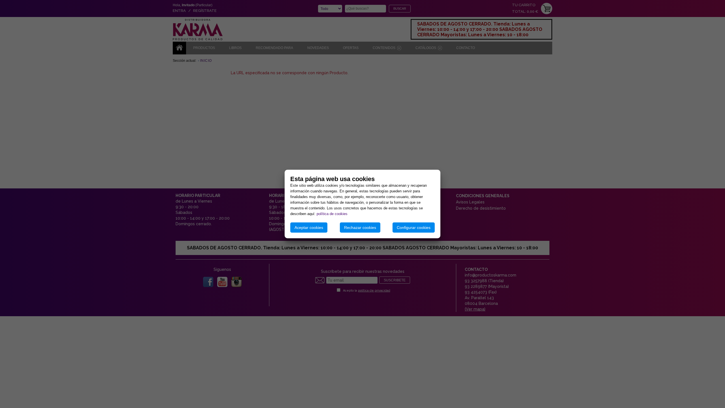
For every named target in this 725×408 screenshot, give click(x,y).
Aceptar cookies (309, 227)
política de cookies (332, 214)
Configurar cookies (413, 227)
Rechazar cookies (360, 227)
